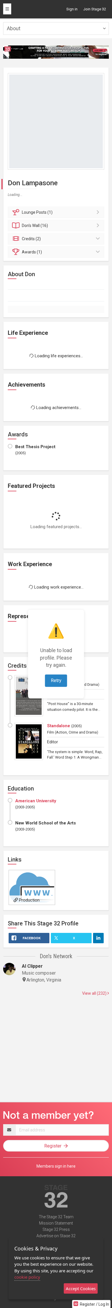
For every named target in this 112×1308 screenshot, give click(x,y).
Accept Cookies (81, 1288)
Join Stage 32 (94, 9)
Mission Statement (56, 1223)
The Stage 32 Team (56, 1217)
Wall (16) (35, 225)
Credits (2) (31, 238)
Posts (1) (37, 212)
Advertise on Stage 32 (56, 1235)
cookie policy (27, 1277)
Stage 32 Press (56, 1229)
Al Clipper (32, 966)
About (13, 28)
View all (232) (94, 993)
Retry (56, 680)
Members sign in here (56, 1166)
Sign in (72, 9)
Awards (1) (32, 252)
